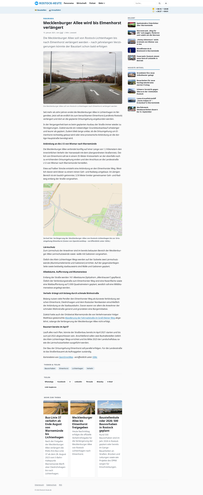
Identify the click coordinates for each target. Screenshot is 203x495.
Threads (89, 382)
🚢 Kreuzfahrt (55, 10)
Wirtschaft (81, 3)
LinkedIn (78, 382)
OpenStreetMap (66, 357)
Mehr (101, 3)
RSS (60, 485)
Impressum (39, 485)
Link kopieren (50, 387)
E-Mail (110, 382)
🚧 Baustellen (40, 10)
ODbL (94, 357)
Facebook (61, 382)
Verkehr (90, 368)
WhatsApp (49, 382)
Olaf (61, 32)
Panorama (69, 3)
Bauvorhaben (50, 368)
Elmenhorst (63, 368)
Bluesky (100, 382)
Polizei (92, 3)
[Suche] (159, 3)
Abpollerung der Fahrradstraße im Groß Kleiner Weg (90, 318)
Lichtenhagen (77, 368)
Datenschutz (51, 485)
